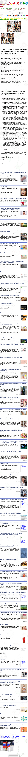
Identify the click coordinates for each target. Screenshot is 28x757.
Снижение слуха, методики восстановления (11, 271)
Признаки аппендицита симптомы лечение (11, 645)
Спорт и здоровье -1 (5, 736)
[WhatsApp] (23, 15)
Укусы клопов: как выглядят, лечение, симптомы (13, 409)
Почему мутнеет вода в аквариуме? (9, 603)
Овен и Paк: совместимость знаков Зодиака (11, 252)
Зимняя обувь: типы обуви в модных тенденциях (13, 592)
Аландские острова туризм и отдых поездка (11, 337)
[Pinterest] (27, 15)
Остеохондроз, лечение (6, 303)
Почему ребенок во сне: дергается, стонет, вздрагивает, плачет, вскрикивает (11, 534)
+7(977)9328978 (3, 3)
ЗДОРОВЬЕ (9, 8)
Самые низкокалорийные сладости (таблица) (12, 499)
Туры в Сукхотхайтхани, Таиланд (9, 559)
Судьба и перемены (5, 221)
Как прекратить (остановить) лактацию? (10, 513)
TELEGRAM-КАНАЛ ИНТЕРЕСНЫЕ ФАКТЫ (16, 9)
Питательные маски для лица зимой (9, 312)
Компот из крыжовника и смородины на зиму (12, 571)
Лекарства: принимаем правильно (9, 713)
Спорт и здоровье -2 (16, 736)
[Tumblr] (19, 15)
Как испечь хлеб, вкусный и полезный (10, 295)
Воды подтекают (4, 463)
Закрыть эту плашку (13, 756)
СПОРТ (3, 8)
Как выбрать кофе (5, 231)
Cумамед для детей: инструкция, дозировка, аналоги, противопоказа (11, 545)
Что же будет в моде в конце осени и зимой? (11, 487)
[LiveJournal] (18, 15)
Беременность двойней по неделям (9, 418)
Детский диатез (4, 624)
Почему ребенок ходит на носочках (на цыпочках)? (13, 612)
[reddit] (16, 15)
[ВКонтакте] (7, 15)
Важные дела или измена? (7, 694)
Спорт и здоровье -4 (12, 737)
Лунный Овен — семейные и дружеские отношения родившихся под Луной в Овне (13, 442)
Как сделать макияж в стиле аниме (9, 397)
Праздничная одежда (5, 634)
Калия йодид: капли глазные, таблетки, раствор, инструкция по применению (12, 262)
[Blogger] (12, 15)
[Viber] (21, 15)
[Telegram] (25, 15)
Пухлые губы (3, 186)
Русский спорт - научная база (7, 4)
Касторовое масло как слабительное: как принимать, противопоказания (11, 705)
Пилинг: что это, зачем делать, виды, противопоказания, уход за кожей (10, 209)
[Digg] (14, 15)
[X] (10, 15)
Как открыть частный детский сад (9, 243)
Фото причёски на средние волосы (9, 474)
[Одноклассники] (9, 15)
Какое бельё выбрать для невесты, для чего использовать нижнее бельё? (11, 682)
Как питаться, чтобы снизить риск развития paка (13, 198)
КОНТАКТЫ (16, 8)
